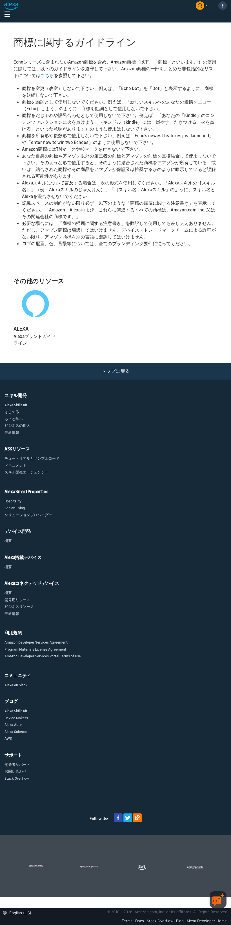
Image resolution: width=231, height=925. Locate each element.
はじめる (12, 411)
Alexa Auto (13, 724)
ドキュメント (15, 465)
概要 (8, 540)
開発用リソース (17, 599)
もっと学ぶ (14, 418)
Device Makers (16, 718)
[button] (18, 912)
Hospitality (13, 501)
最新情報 (12, 432)
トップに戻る (115, 371)
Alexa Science (16, 731)
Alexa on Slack (16, 685)
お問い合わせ (15, 771)
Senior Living (15, 508)
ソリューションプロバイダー (28, 515)
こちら (47, 75)
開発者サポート (17, 764)
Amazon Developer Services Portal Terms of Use (43, 656)
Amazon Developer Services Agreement (36, 642)
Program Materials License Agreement (35, 649)
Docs (139, 920)
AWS (8, 738)
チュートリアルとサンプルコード (32, 458)
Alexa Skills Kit (16, 405)
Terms (127, 920)
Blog (180, 920)
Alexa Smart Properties (26, 491)
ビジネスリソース (19, 606)
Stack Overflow (17, 778)
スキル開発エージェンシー (26, 472)
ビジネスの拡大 (17, 425)
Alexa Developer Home (206, 920)
